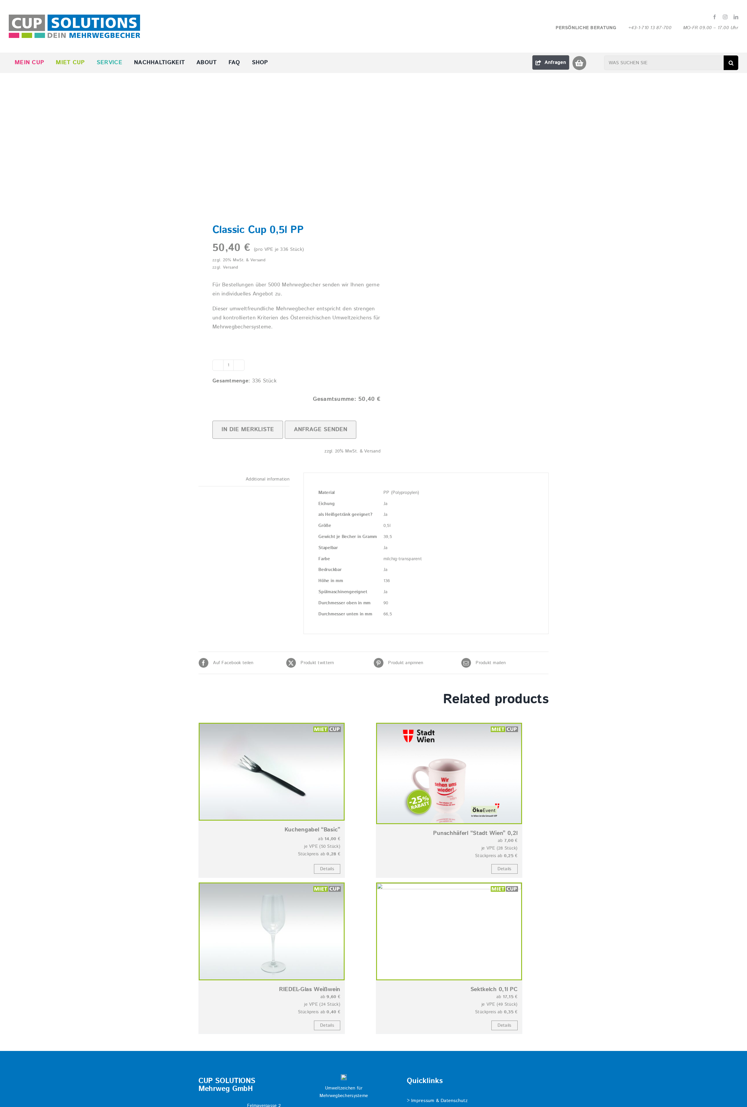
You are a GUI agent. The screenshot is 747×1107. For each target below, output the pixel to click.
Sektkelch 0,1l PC (494, 989)
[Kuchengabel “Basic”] (272, 772)
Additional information (267, 479)
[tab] (243, 479)
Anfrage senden (320, 429)
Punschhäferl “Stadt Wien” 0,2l (475, 833)
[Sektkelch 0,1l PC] (449, 931)
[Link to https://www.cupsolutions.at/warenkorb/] (579, 63)
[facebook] (714, 17)
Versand (230, 267)
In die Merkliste (247, 429)
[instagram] (725, 17)
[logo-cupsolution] (74, 17)
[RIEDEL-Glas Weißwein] (272, 931)
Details (327, 869)
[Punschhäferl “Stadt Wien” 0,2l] (449, 773)
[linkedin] (736, 17)
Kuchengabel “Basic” (312, 830)
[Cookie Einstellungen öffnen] (13, 1100)
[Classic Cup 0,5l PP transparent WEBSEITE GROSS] (282, 152)
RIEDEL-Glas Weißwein (309, 989)
